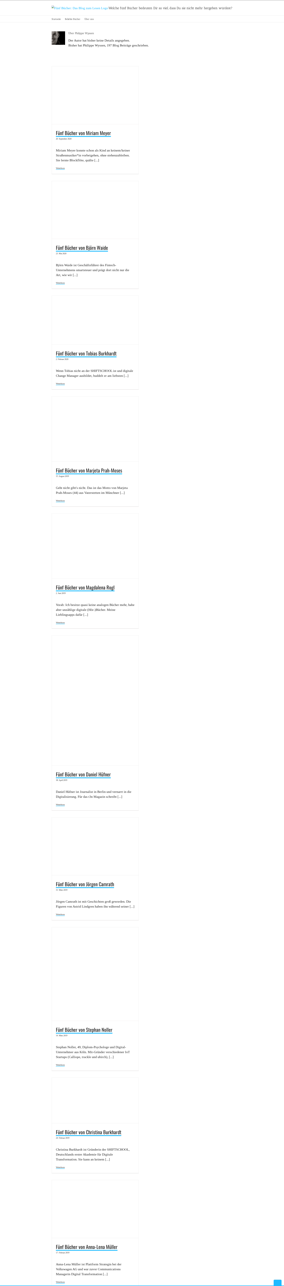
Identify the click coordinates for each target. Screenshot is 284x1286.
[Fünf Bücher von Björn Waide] (95, 210)
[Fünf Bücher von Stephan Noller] (95, 974)
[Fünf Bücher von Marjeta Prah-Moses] (95, 429)
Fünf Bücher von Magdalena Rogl (85, 587)
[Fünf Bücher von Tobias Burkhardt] (95, 320)
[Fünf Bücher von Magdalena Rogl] (95, 546)
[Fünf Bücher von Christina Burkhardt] (95, 1100)
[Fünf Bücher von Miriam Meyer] (95, 95)
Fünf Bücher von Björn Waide (82, 247)
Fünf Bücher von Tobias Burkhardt (86, 353)
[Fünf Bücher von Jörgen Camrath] (95, 846)
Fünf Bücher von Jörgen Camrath (85, 884)
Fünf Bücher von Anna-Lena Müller (87, 1246)
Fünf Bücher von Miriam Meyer (83, 133)
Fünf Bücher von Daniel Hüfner (83, 774)
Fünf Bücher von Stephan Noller (84, 1029)
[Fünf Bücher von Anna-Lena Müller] (95, 1209)
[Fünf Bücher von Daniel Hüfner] (95, 700)
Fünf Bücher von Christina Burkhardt (88, 1132)
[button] (99, 19)
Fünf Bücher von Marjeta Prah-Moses (89, 470)
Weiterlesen (60, 168)
